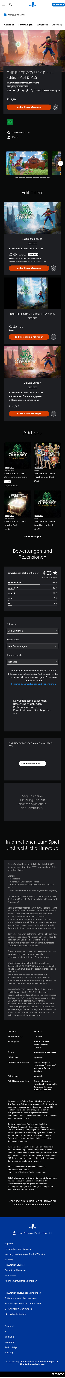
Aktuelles (9, 24)
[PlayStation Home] (32, 4)
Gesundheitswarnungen (18, 1169)
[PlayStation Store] (15, 14)
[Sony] (58, 1376)
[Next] (60, 163)
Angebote (42, 24)
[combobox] (32, 631)
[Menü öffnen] (3, 4)
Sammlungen (25, 24)
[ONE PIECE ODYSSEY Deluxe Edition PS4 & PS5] (27, 163)
